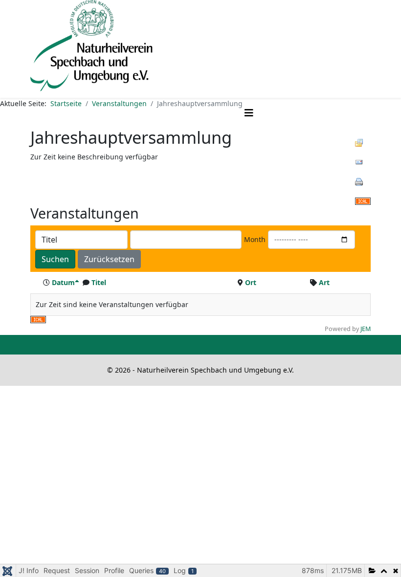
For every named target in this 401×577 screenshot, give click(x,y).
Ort (250, 282)
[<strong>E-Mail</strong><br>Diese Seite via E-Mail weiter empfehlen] (363, 162)
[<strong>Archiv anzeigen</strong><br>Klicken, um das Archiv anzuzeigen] (363, 143)
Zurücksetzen (109, 259)
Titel (98, 282)
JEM (365, 329)
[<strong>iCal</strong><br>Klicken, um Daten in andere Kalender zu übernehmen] (363, 201)
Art (324, 282)
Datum (63, 282)
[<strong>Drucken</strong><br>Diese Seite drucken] (363, 182)
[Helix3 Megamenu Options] (249, 112)
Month (255, 239)
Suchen (55, 259)
